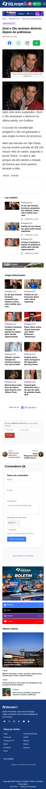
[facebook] (4, 721)
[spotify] (29, 721)
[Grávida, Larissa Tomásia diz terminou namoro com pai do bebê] (13, 347)
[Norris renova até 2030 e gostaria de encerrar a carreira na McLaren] (6, 692)
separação (14, 175)
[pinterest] (19, 721)
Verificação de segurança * (17, 517)
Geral (5, 751)
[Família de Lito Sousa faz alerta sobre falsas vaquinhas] (12, 226)
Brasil (5, 744)
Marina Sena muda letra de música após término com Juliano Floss (13, 388)
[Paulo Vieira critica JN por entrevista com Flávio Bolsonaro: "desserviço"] (32, 316)
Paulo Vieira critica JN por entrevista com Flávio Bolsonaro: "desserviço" (32, 332)
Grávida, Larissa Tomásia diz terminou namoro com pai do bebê (12, 361)
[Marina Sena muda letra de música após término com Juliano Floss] (13, 374)
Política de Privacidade (28, 786)
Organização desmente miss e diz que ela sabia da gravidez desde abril (32, 390)
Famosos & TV (14, 19)
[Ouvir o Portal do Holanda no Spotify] (36, 43)
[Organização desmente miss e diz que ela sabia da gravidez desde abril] (32, 374)
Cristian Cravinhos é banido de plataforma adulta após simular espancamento (30, 246)
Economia (7, 747)
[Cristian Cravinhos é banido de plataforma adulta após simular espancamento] (12, 242)
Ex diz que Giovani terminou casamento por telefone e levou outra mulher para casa (30, 210)
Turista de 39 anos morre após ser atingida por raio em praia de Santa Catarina (22, 684)
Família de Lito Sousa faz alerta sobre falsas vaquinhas (31, 228)
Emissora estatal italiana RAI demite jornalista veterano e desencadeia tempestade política (19, 662)
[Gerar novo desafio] (17, 522)
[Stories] (30, 4)
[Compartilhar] (27, 43)
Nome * (10, 480)
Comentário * (12, 501)
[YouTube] (24, 721)
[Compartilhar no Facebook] (9, 43)
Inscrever (9, 435)
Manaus (26, 741)
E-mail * (10, 490)
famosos (6, 175)
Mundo (25, 744)
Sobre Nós (13, 786)
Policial (25, 737)
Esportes (26, 747)
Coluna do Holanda (30, 734)
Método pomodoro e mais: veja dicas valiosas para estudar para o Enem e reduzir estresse (22, 675)
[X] (9, 721)
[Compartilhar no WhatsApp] (18, 43)
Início (4, 19)
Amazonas (7, 737)
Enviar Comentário (16, 539)
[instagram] (14, 721)
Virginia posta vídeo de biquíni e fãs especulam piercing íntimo (32, 361)
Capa (5, 734)
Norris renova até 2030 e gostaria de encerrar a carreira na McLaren (26, 693)
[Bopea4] (15, 3)
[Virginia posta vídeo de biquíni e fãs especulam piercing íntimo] (32, 347)
